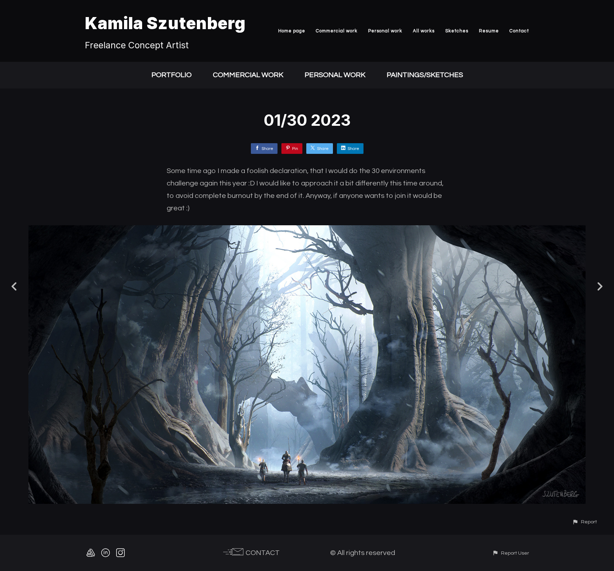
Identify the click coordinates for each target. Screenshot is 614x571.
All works (424, 30)
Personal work (385, 30)
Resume (489, 30)
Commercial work (336, 30)
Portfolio (171, 75)
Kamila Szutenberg (165, 23)
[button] (584, 522)
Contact (519, 30)
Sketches (456, 30)
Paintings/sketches (425, 75)
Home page (291, 30)
